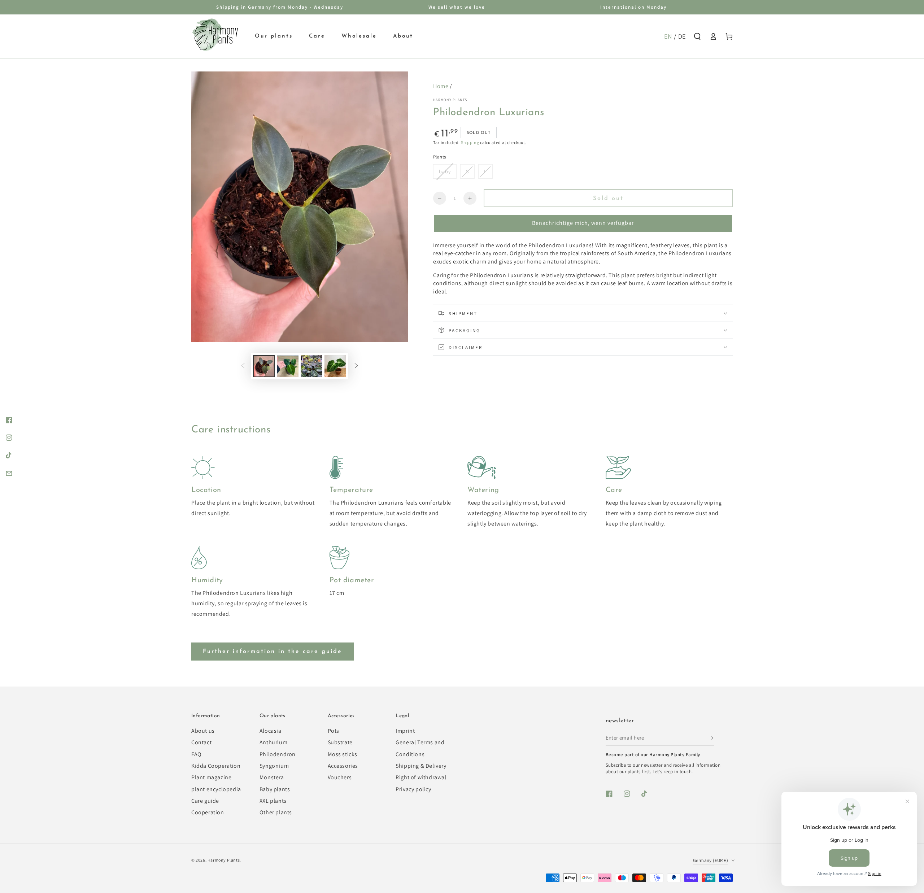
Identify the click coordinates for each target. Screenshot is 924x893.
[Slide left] (243, 366)
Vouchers (340, 777)
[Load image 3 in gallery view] (311, 366)
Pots (333, 731)
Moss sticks (343, 754)
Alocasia (271, 731)
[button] (697, 36)
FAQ (196, 754)
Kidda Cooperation (215, 766)
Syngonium (274, 766)
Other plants (276, 812)
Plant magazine (211, 777)
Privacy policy (413, 789)
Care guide (205, 801)
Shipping (470, 142)
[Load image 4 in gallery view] (335, 366)
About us (203, 731)
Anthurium (273, 742)
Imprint (405, 731)
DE (682, 36)
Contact (201, 742)
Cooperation (207, 812)
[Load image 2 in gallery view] (287, 366)
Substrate (340, 742)
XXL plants (273, 801)
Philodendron (278, 754)
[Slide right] (356, 366)
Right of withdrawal (421, 777)
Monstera (272, 777)
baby (445, 171)
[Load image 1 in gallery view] (264, 366)
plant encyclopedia (216, 789)
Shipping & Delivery (421, 766)
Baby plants (275, 789)
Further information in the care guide (272, 651)
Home (440, 86)
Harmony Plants (450, 99)
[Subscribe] (711, 738)
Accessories (343, 766)
